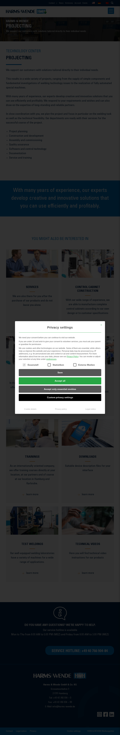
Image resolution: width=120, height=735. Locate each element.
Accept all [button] (60, 381)
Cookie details (30, 409)
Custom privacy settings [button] (60, 397)
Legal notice (90, 409)
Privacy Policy (72, 356)
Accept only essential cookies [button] (60, 389)
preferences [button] (51, 359)
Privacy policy (61, 409)
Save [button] (60, 372)
